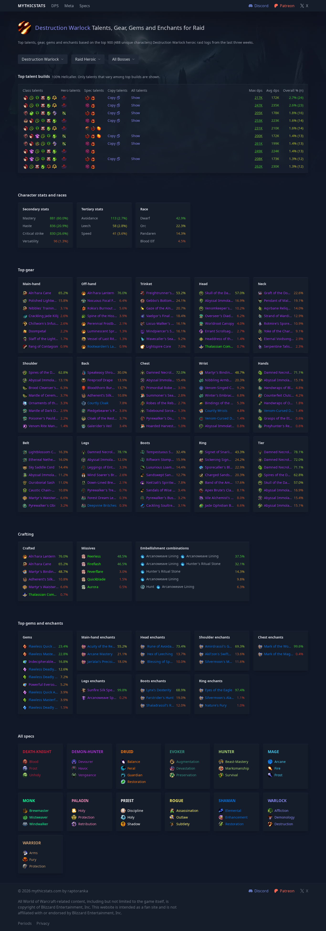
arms (33, 853)
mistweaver (38, 817)
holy (81, 810)
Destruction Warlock (40, 59)
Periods (25, 923)
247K (259, 105)
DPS (55, 5)
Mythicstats (32, 5)
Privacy (43, 923)
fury (32, 859)
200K (259, 135)
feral (131, 768)
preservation (186, 775)
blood (33, 761)
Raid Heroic (85, 59)
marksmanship (237, 768)
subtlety (182, 824)
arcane (280, 761)
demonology (284, 817)
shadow (133, 824)
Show (135, 97)
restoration (136, 781)
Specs (84, 5)
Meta (69, 5)
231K (259, 128)
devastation (185, 768)
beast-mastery (236, 761)
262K (259, 166)
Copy (112, 97)
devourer (85, 761)
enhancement (236, 817)
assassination (187, 810)
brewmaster (39, 810)
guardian (134, 775)
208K (259, 158)
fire (277, 768)
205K (259, 113)
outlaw (182, 817)
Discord (261, 891)
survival (231, 775)
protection (86, 817)
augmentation (187, 761)
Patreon (287, 891)
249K (259, 151)
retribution (87, 824)
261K (259, 143)
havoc (83, 768)
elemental (233, 810)
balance (133, 761)
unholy (35, 775)
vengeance (87, 775)
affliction (281, 810)
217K (259, 97)
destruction (283, 824)
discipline (135, 810)
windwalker (38, 824)
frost (33, 768)
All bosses (121, 59)
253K (259, 120)
